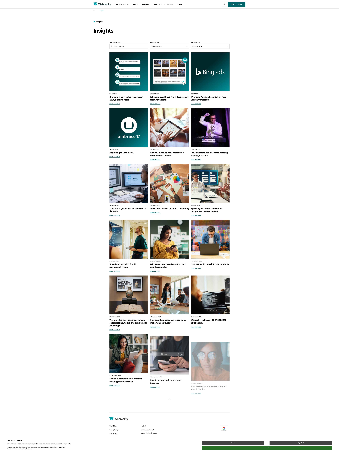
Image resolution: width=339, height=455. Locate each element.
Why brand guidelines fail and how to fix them (127, 210)
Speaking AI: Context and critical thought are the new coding (207, 210)
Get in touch (237, 4)
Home (95, 11)
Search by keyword (114, 42)
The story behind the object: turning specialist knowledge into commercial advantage (128, 322)
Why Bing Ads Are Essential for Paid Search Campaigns (208, 98)
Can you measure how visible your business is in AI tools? (167, 154)
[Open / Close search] (224, 4)
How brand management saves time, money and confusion (168, 321)
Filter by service (154, 42)
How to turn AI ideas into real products (210, 264)
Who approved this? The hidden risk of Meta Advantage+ (169, 98)
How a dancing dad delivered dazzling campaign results (209, 154)
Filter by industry (195, 42)
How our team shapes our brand (206, 434)
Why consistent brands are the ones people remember (167, 266)
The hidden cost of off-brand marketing (169, 208)
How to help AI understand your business (165, 380)
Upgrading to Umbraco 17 (121, 152)
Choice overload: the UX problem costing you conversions (125, 380)
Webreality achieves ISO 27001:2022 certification (208, 321)
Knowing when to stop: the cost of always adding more (126, 98)
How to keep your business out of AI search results (208, 380)
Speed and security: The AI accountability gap (122, 266)
